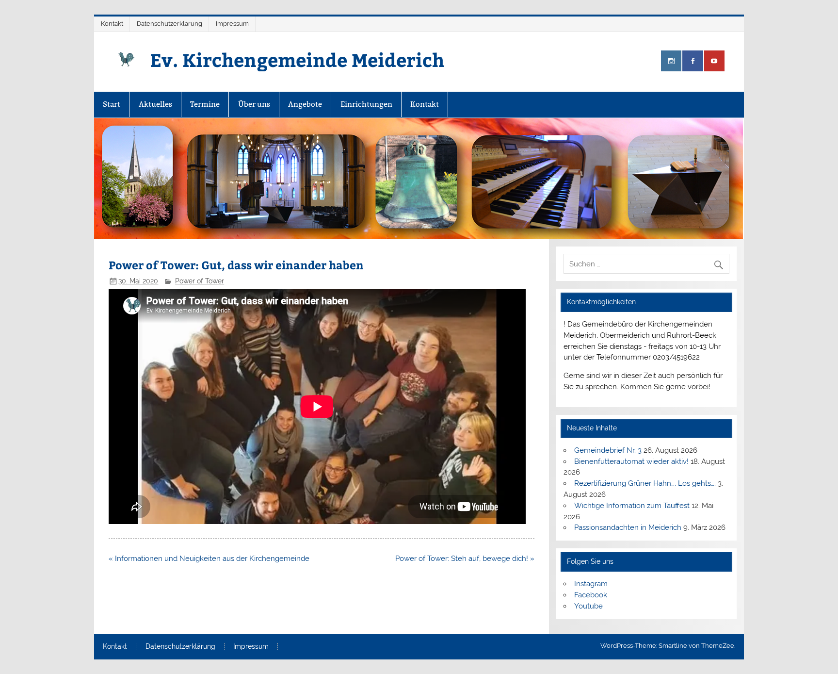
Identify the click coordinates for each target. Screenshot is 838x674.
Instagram (591, 583)
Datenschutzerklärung (169, 23)
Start (111, 104)
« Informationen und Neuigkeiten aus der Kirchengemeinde (209, 558)
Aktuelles (155, 104)
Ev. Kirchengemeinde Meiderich (297, 59)
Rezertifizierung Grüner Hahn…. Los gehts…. (645, 483)
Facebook (590, 595)
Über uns (254, 104)
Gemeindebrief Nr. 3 (608, 450)
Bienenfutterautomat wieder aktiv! (631, 461)
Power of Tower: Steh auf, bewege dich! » (464, 558)
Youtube (588, 606)
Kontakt (112, 23)
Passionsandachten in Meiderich (627, 527)
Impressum (232, 23)
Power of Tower (199, 281)
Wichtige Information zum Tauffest (632, 505)
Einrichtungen (366, 104)
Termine (205, 104)
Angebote (305, 104)
